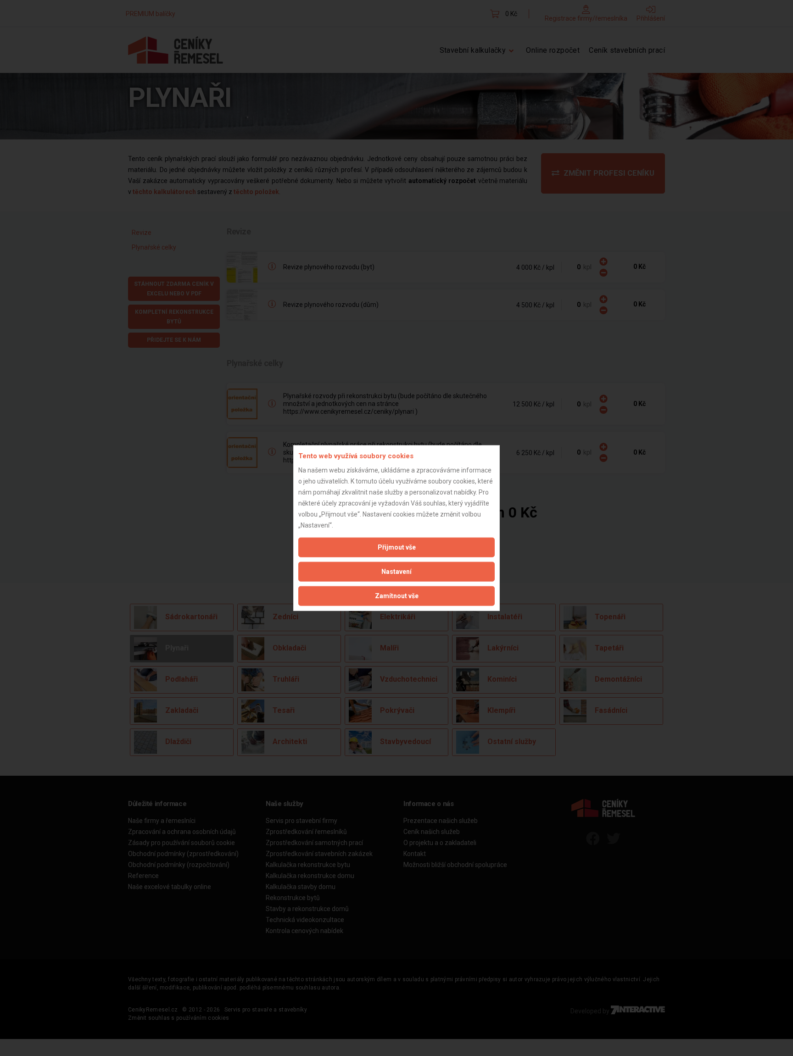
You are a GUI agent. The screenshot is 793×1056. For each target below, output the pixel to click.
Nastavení (396, 571)
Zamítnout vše (397, 595)
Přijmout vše (397, 546)
